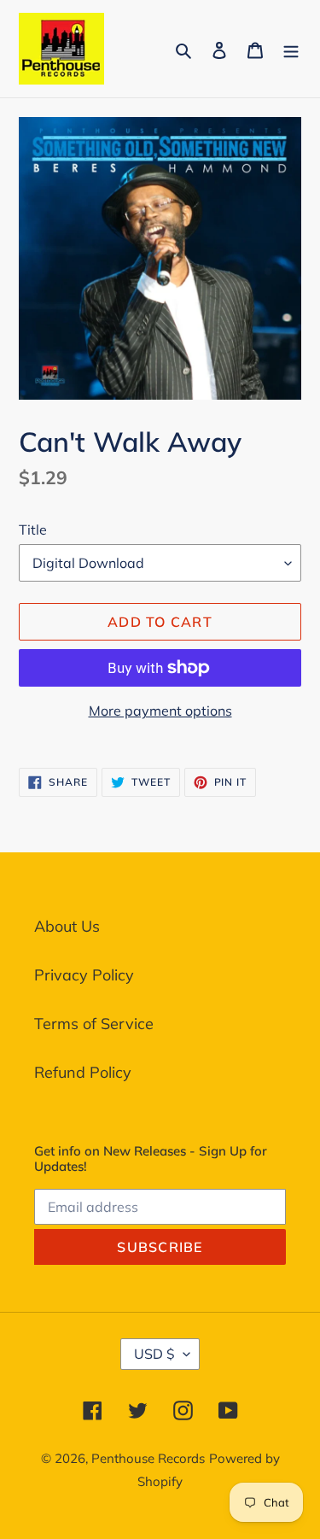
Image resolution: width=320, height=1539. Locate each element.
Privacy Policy (84, 975)
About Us (67, 926)
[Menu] (291, 48)
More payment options (160, 710)
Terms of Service (94, 1023)
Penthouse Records (148, 1458)
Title (33, 529)
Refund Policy (82, 1072)
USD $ (154, 1353)
